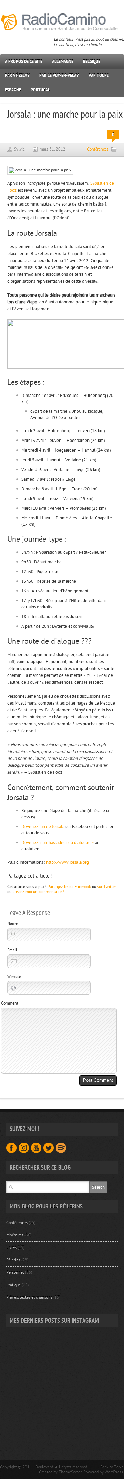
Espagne (13, 90)
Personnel (15, 1272)
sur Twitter (106, 886)
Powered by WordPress (103, 1472)
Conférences (97, 149)
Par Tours (99, 76)
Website (14, 976)
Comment (9, 1003)
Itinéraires (14, 1235)
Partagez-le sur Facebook (69, 886)
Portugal (40, 90)
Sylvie (19, 149)
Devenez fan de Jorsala (42, 826)
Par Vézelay (17, 76)
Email (12, 949)
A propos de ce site (23, 61)
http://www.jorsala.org (67, 862)
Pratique (13, 1284)
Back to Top (110, 1466)
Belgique (91, 61)
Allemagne (62, 61)
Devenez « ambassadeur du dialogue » (57, 842)
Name (12, 923)
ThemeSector (70, 1472)
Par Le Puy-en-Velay (59, 76)
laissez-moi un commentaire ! (38, 891)
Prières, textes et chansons (29, 1297)
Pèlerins (13, 1260)
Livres (11, 1247)
